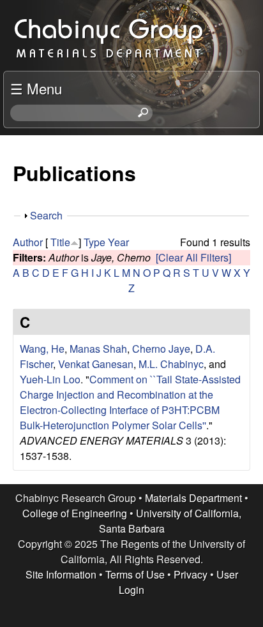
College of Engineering (74, 513)
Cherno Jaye (161, 348)
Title (60, 242)
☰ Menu (36, 88)
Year (118, 242)
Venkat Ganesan (95, 364)
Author (28, 242)
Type (94, 242)
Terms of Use (135, 574)
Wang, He (42, 348)
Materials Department (193, 498)
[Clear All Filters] (193, 257)
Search (46, 215)
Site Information (61, 574)
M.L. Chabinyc (171, 364)
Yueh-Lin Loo (50, 379)
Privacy (190, 574)
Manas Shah (98, 348)
